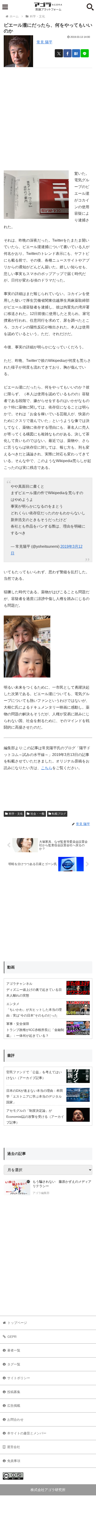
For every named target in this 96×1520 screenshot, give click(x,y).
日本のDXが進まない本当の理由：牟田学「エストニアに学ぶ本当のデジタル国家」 (34, 1096)
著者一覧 (13, 1350)
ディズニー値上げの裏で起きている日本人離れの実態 (34, 992)
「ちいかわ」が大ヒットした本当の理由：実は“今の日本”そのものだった (34, 1012)
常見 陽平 (44, 42)
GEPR (12, 1337)
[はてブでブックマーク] (76, 53)
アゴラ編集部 (41, 1193)
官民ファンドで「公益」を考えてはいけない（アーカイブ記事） (34, 1075)
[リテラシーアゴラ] (17, 1188)
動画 (11, 967)
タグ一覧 (13, 1364)
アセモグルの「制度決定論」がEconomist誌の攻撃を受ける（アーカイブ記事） (35, 1116)
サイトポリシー (18, 1378)
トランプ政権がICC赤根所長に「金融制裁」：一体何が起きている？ (35, 1032)
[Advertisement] (48, 116)
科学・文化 (16, 813)
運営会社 (13, 1447)
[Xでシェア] (59, 53)
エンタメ (12, 1004)
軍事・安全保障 (17, 1024)
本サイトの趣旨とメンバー (26, 1433)
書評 (11, 1055)
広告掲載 (13, 1405)
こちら (46, 768)
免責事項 (13, 1461)
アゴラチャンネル (19, 983)
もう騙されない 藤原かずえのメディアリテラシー (62, 1184)
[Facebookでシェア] (67, 53)
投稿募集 (13, 1392)
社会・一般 (38, 813)
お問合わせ (15, 1419)
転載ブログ (59, 813)
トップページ (17, 1323)
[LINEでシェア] (85, 53)
